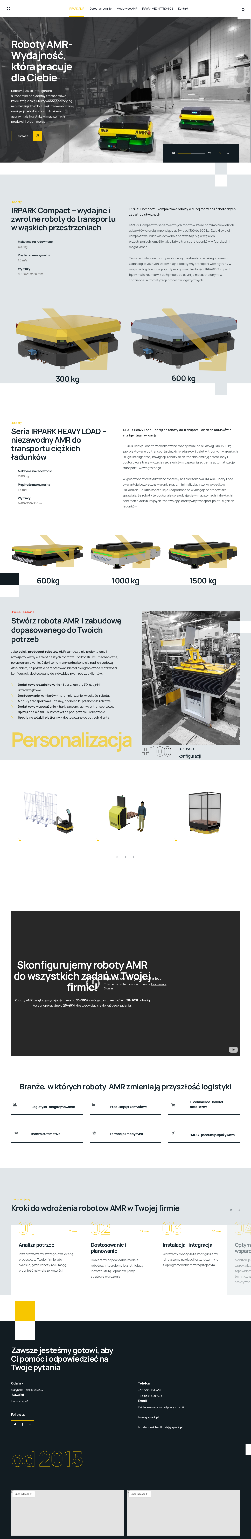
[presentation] (14, 90)
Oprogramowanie (100, 8)
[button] (220, 153)
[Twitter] (15, 1424)
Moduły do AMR (127, 8)
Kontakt (183, 8)
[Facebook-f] (22, 1424)
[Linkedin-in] (30, 1424)
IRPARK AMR (76, 8)
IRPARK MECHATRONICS (157, 8)
